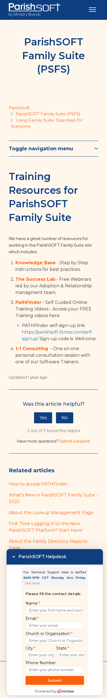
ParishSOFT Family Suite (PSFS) (48, 113)
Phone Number (41, 662)
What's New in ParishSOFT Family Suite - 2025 (53, 498)
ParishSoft (19, 107)
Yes (43, 417)
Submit (55, 680)
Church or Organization (49, 633)
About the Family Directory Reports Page (48, 544)
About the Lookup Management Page (51, 512)
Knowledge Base (35, 262)
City (30, 648)
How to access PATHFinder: (38, 484)
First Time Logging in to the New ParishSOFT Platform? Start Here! (46, 527)
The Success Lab (35, 279)
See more (32, 583)
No (64, 417)
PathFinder (28, 302)
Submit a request (74, 441)
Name (33, 603)
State (62, 648)
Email (32, 618)
